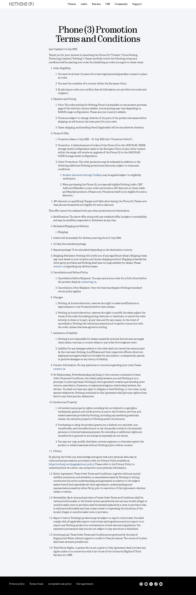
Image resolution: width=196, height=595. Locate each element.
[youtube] (146, 584)
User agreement (84, 584)
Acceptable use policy (60, 584)
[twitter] (151, 584)
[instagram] (141, 584)
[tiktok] (156, 584)
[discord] (161, 584)
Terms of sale (36, 584)
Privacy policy (17, 584)
